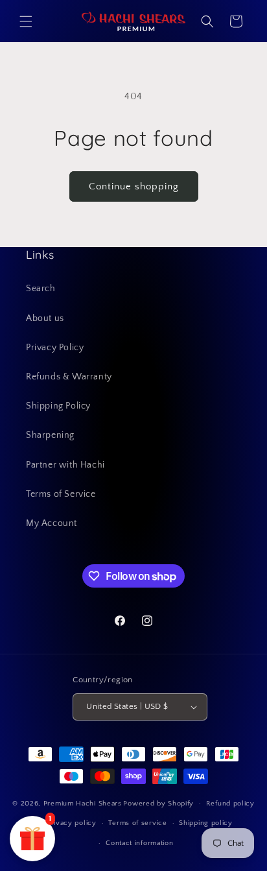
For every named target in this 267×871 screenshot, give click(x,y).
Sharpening (50, 435)
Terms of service (137, 823)
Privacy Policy (55, 347)
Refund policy (230, 803)
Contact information (139, 843)
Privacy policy (72, 823)
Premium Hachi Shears (82, 803)
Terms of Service (61, 494)
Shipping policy (206, 823)
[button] (26, 21)
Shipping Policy (58, 406)
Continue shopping (134, 186)
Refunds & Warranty (69, 377)
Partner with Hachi (65, 465)
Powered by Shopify (158, 803)
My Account (51, 523)
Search (41, 288)
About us (45, 318)
